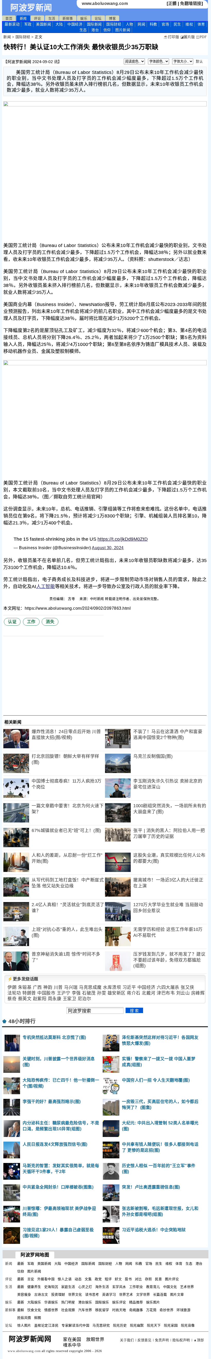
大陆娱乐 (34, 1302)
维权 (189, 24)
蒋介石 (133, 993)
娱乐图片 (153, 1302)
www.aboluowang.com (105, 3)
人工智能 (45, 586)
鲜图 (37, 1318)
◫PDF (201, 37)
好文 (118, 1279)
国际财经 (113, 24)
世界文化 (75, 1294)
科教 (153, 24)
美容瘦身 (24, 1294)
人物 (129, 24)
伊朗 (11, 987)
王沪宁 (64, 993)
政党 (98, 1279)
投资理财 (58, 1294)
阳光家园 (171, 1325)
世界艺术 (126, 1294)
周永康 (54, 998)
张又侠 (187, 987)
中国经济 (74, 24)
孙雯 (101, 993)
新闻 (23, 18)
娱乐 (83, 18)
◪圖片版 (187, 37)
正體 (172, 3)
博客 (112, 18)
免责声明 (162, 1340)
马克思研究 (101, 1325)
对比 (138, 1279)
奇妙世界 (166, 1310)
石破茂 (89, 993)
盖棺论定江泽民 (46, 1325)
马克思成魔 (90, 987)
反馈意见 (144, 1340)
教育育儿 (153, 1287)
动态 (78, 1279)
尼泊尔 (84, 998)
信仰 (107, 30)
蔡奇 (11, 998)
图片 (122, 30)
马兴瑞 (71, 987)
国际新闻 (94, 24)
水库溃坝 (112, 987)
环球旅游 (183, 1310)
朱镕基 (25, 987)
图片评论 (172, 1279)
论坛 (98, 18)
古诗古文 (41, 1294)
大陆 (59, 24)
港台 (95, 30)
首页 (8, 18)
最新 (12, 24)
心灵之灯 (85, 1287)
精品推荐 (136, 1302)
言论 (30, 1279)
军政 (28, 24)
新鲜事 (68, 18)
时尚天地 (119, 1310)
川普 (58, 987)
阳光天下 (154, 1325)
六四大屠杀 (168, 987)
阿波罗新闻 (31, 7)
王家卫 (69, 998)
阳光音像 (188, 1325)
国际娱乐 (102, 1302)
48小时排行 (22, 1021)
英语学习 (109, 1294)
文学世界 (143, 1294)
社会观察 (68, 1310)
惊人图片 (24, 1325)
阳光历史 (120, 1325)
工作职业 (136, 1287)
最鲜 (20, 1310)
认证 (12, 621)
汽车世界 (85, 1310)
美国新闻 (43, 24)
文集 (88, 1279)
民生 (177, 24)
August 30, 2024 (108, 548)
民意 (158, 1279)
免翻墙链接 (190, 3)
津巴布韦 (166, 993)
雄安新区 (117, 993)
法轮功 (14, 993)
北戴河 (148, 993)
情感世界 (51, 1310)
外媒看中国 (46, 1279)
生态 (83, 30)
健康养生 (34, 1287)
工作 (31, 621)
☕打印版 (171, 37)
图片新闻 (34, 1271)
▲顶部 (199, 1340)
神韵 (47, 987)
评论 (37, 18)
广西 (37, 987)
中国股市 (46, 993)
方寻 (72, 599)
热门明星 (68, 1302)
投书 (128, 1279)
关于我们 (127, 1340)
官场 (165, 24)
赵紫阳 (40, 998)
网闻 (141, 24)
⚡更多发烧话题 (22, 979)
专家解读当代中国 (75, 1325)
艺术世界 (187, 1287)
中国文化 (170, 1287)
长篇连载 (160, 1294)
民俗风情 (24, 1318)
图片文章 (177, 1294)
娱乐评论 (119, 1302)
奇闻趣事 (136, 1310)
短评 (108, 1279)
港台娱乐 (85, 1302)
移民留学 (102, 1310)
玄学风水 (119, 1287)
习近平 (129, 987)
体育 (201, 24)
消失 (50, 621)
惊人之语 (65, 1279)
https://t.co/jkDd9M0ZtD (123, 539)
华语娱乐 (51, 1302)
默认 (199, 61)
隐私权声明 (181, 1340)
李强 (76, 993)
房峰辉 (198, 993)
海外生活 (102, 1287)
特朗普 (29, 993)
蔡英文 (25, 998)
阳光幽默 (137, 1325)
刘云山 (183, 993)
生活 (51, 18)
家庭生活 (68, 1287)
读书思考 (92, 1294)
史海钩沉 (51, 1287)
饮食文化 (34, 1310)
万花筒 (151, 1310)
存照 (148, 1279)
